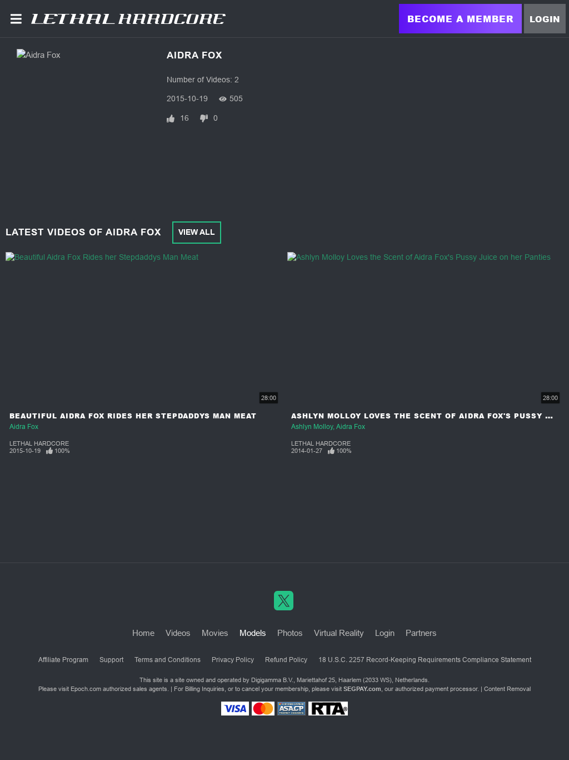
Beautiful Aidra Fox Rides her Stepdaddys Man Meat (133, 416)
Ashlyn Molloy (312, 427)
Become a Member (460, 18)
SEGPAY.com (362, 688)
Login (545, 19)
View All (196, 232)
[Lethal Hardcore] (128, 19)
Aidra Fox (23, 427)
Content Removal (507, 688)
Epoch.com (86, 688)
